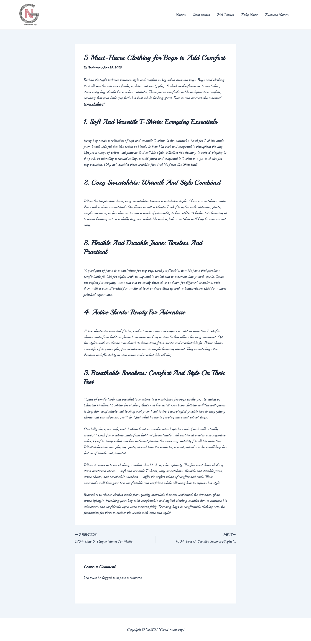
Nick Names (225, 15)
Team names (201, 15)
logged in (108, 578)
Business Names (276, 15)
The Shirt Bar (186, 164)
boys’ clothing (93, 104)
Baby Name (249, 15)
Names (181, 15)
